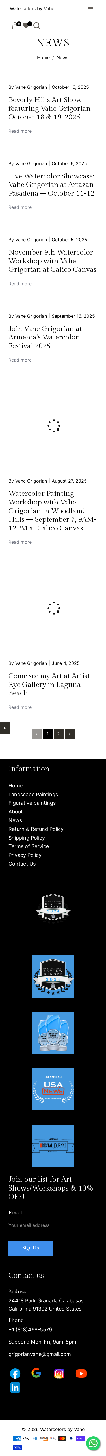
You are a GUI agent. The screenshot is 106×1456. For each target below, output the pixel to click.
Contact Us (22, 864)
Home (43, 57)
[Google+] (37, 1372)
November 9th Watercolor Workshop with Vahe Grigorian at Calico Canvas (52, 261)
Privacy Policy (25, 855)
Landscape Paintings (33, 794)
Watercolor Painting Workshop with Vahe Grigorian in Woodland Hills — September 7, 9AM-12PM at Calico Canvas (52, 510)
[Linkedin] (15, 1387)
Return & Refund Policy (36, 829)
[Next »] (70, 734)
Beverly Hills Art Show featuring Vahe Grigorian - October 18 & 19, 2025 (51, 108)
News (15, 820)
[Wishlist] (26, 25)
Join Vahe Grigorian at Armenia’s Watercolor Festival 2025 (45, 337)
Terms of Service (28, 846)
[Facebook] (15, 1373)
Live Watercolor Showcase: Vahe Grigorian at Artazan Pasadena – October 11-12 (51, 185)
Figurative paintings (32, 803)
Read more (20, 131)
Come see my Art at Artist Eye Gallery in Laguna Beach (49, 684)
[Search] (37, 25)
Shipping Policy (26, 838)
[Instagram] (60, 1373)
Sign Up (31, 1248)
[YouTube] (82, 1373)
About (15, 812)
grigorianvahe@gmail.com (39, 1354)
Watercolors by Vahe (32, 8)
